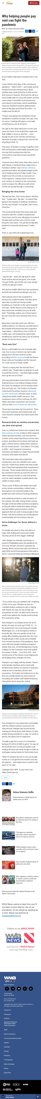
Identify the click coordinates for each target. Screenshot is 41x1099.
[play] (3, 1097)
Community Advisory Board (12, 1038)
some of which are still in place (25, 404)
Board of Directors (9, 1034)
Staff (5, 1030)
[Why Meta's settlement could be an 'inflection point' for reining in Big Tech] (8, 821)
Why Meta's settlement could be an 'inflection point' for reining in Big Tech (27, 820)
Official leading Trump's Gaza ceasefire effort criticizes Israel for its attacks (27, 849)
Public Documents (9, 1025)
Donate (34, 3)
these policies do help (10, 433)
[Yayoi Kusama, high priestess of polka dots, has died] (8, 865)
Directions (7, 1055)
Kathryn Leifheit (27, 168)
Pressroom (7, 1014)
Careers (6, 1042)
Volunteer (7, 1047)
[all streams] (38, 1096)
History (6, 1068)
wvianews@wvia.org (11, 916)
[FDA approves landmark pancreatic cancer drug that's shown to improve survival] (8, 835)
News (6, 777)
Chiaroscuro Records (10, 1022)
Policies (6, 1051)
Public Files (7, 1073)
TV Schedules (8, 1060)
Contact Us (7, 1010)
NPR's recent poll (19, 357)
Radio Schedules (9, 1064)
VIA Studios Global (9, 1023)
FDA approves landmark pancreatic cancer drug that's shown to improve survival (26, 834)
